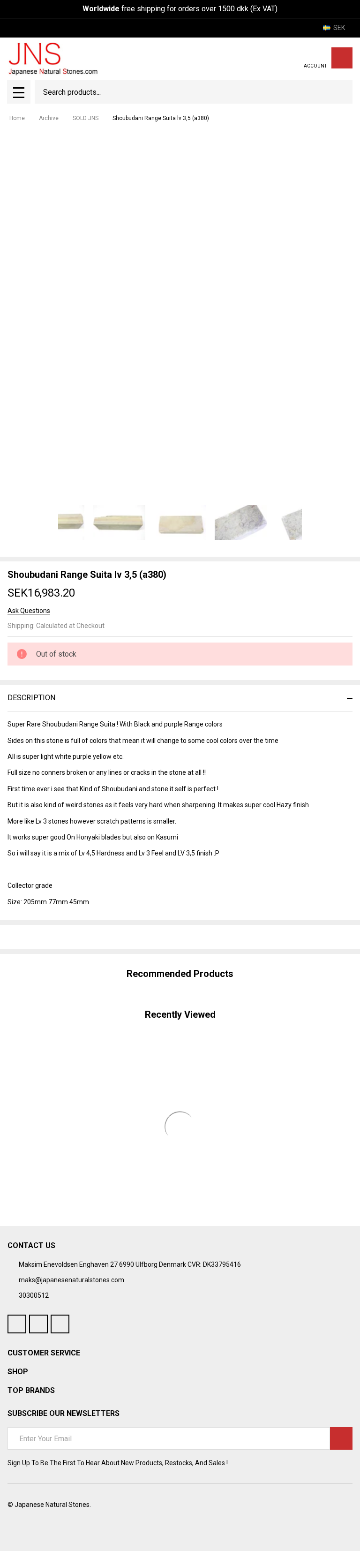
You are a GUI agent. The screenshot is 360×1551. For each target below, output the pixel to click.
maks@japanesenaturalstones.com (71, 1280)
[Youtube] (38, 1324)
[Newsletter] (341, 1438)
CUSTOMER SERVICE (44, 1352)
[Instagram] (60, 1324)
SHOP (18, 1371)
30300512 (34, 1295)
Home (17, 118)
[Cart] (341, 57)
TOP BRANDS (31, 1390)
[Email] (46, 937)
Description (31, 697)
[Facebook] (29, 937)
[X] (63, 937)
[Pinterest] (79, 937)
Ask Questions (29, 610)
